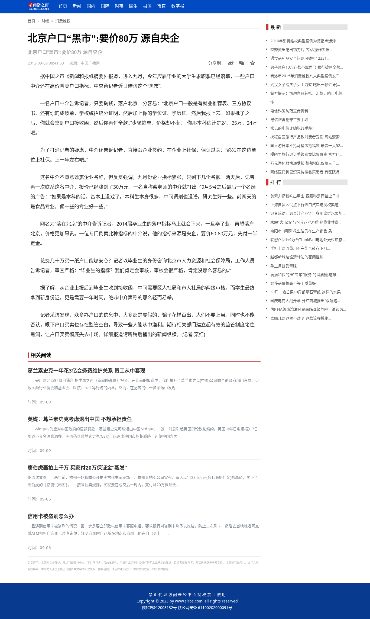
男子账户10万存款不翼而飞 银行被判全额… (306, 67)
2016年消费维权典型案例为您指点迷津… (304, 40)
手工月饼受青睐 (283, 265)
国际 (105, 6)
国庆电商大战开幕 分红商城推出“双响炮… (305, 300)
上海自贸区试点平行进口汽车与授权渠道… (306, 204)
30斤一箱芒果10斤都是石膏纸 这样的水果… (307, 291)
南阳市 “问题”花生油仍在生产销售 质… (302, 230)
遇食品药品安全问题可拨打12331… (300, 58)
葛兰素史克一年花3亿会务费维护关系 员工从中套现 (86, 370)
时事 (119, 6)
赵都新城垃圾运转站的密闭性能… (298, 256)
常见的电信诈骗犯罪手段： (293, 128)
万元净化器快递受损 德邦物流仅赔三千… (304, 163)
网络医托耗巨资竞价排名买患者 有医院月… (306, 171)
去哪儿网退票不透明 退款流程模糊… (300, 318)
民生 (133, 6)
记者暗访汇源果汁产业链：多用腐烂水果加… (307, 213)
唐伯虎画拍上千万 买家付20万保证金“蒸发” (77, 467)
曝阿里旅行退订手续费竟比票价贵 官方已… (306, 154)
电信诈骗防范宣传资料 (289, 110)
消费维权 (62, 20)
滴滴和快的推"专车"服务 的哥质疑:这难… (304, 274)
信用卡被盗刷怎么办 (51, 516)
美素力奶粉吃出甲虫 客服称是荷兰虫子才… (306, 195)
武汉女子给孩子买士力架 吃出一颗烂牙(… (305, 84)
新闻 (77, 6)
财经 (45, 20)
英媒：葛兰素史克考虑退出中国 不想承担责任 (80, 419)
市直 (161, 6)
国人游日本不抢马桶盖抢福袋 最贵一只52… (306, 145)
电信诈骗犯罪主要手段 (289, 119)
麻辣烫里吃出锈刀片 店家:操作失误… (301, 49)
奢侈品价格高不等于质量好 (293, 283)
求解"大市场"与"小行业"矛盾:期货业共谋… (306, 222)
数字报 (177, 6)
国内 (91, 6)
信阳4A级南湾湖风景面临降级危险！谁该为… (308, 309)
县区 (147, 6)
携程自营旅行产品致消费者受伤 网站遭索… (306, 136)
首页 (63, 6)
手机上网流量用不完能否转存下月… (300, 248)
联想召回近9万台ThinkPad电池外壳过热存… (307, 239)
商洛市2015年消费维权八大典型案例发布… (306, 75)
